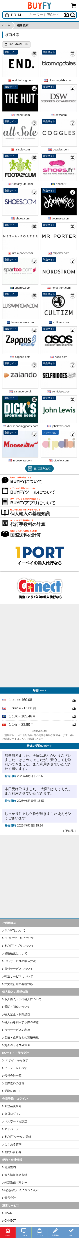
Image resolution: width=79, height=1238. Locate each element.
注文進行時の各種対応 (18, 984)
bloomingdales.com (61, 80)
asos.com (61, 357)
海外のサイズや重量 (17, 1045)
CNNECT (10, 1220)
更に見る (71, 830)
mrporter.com (61, 253)
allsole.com (22, 149)
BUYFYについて (14, 930)
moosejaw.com (22, 460)
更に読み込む (42, 468)
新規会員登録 (13, 1106)
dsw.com (61, 115)
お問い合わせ (13, 1152)
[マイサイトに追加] (34, 53)
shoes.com (23, 218)
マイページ (11, 1129)
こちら (23, 738)
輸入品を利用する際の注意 (21, 1022)
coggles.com (61, 149)
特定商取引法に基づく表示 (21, 1190)
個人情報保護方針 (15, 1174)
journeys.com (61, 218)
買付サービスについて (18, 968)
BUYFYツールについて (19, 938)
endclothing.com (22, 80)
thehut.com (23, 115)
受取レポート (13, 1091)
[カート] (73, 5)
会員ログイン (13, 1113)
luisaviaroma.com (22, 322)
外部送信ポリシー (15, 1182)
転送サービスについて (18, 976)
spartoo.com (23, 287)
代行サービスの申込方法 (20, 961)
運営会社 (10, 1197)
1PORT (9, 1213)
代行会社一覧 (13, 1075)
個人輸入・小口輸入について (22, 999)
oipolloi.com (61, 460)
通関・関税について (17, 1006)
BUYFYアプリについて (19, 945)
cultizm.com (61, 322)
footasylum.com (23, 183)
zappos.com (23, 357)
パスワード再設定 (15, 1121)
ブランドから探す (15, 1068)
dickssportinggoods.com (22, 426)
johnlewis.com (61, 426)
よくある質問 (13, 1144)
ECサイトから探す (16, 1060)
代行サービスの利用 (17, 1029)
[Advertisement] (39, 645)
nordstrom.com (61, 287)
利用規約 (10, 1167)
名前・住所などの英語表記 (21, 1037)
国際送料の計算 (14, 1083)
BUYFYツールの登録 (17, 1136)
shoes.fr (61, 183)
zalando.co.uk (23, 391)
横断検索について (15, 953)
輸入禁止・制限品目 (17, 1014)
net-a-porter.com (22, 253)
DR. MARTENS (19, 44)
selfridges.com (61, 391)
